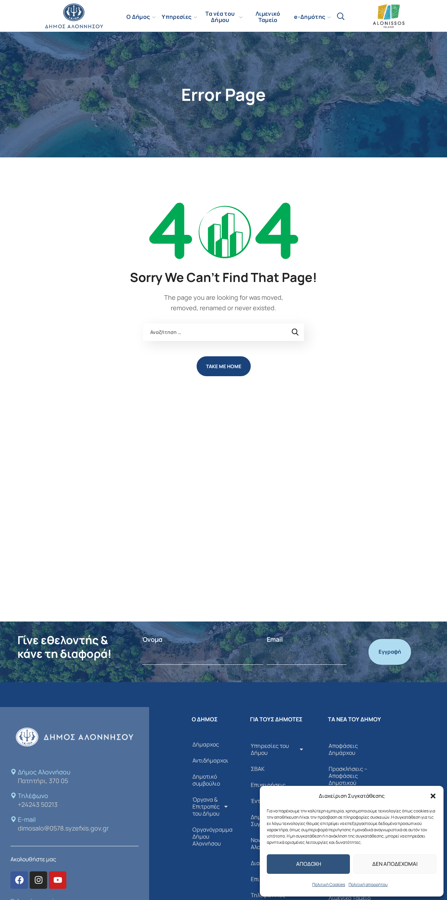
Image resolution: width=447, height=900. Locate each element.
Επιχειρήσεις (268, 785)
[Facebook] (19, 880)
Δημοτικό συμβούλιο (206, 780)
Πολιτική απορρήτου (368, 884)
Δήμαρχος (205, 744)
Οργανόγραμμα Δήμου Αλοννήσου (212, 836)
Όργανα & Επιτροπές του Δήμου (206, 806)
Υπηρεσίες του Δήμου (270, 749)
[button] (433, 796)
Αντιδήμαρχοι (210, 760)
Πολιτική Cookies (328, 884)
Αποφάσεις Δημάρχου (343, 749)
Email (275, 639)
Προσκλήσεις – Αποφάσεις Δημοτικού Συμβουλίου (348, 779)
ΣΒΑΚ (258, 769)
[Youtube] (57, 880)
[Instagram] (38, 880)
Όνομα (152, 639)
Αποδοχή (308, 864)
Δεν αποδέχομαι (395, 864)
